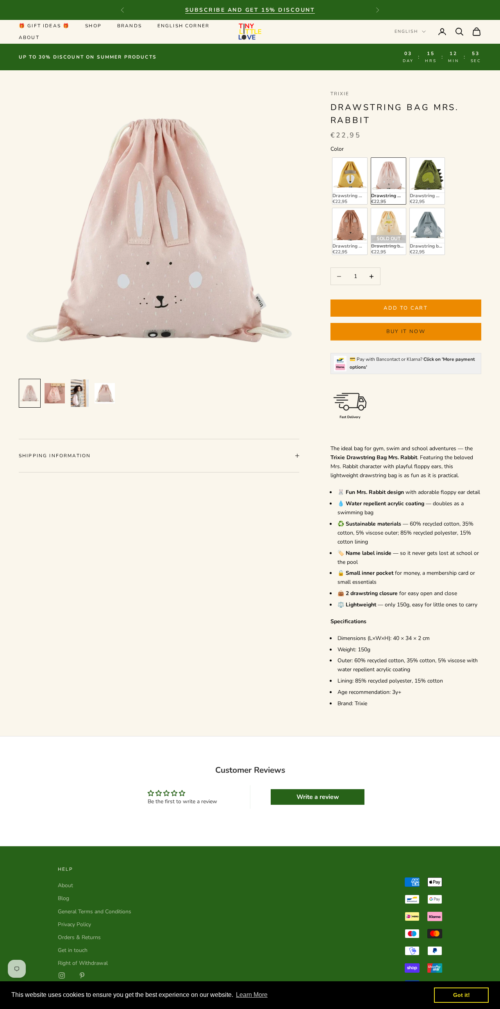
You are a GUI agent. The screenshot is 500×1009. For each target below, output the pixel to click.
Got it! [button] (461, 995)
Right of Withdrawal (83, 963)
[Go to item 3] (80, 393)
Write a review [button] (317, 797)
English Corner (183, 26)
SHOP (93, 26)
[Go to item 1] (30, 393)
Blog (63, 898)
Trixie (340, 94)
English (406, 31)
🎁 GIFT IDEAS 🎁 (44, 26)
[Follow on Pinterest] (82, 975)
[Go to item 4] (105, 393)
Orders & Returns (79, 937)
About (29, 37)
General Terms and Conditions (94, 911)
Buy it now (405, 331)
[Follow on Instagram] (62, 975)
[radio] (349, 181)
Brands (129, 26)
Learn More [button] (252, 994)
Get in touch (73, 950)
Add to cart (406, 308)
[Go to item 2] (55, 393)
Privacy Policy (74, 924)
